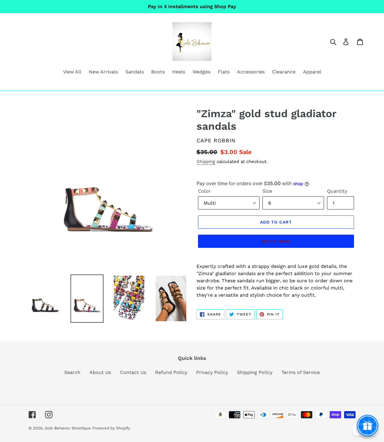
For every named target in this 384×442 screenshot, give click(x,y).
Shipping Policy (254, 372)
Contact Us (133, 372)
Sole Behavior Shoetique (68, 428)
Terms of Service (300, 372)
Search (72, 372)
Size (267, 191)
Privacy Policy (212, 372)
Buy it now (276, 241)
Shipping (205, 161)
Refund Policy (171, 372)
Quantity (337, 191)
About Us (100, 372)
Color (204, 191)
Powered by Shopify (111, 428)
